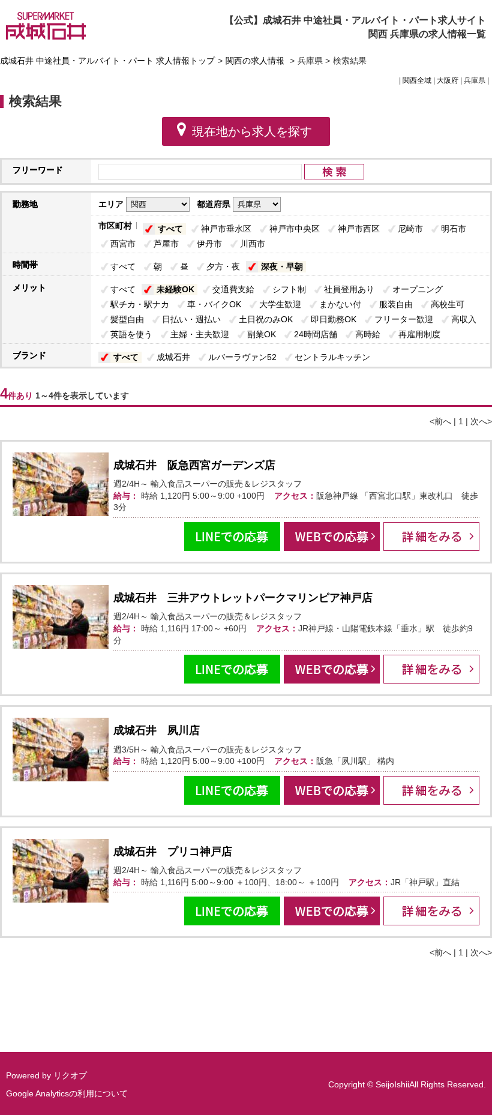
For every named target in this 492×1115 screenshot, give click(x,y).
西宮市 (123, 243)
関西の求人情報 (256, 60)
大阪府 (447, 80)
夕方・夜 (223, 266)
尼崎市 (410, 228)
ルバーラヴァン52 (242, 357)
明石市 (453, 228)
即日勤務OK (333, 319)
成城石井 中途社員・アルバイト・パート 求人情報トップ (107, 60)
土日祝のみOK (266, 319)
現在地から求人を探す (252, 131)
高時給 (367, 334)
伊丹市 (209, 243)
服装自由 (396, 304)
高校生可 (447, 304)
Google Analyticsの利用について (67, 1093)
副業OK (261, 334)
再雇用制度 (419, 334)
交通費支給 (233, 289)
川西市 (252, 243)
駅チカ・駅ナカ (139, 304)
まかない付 (340, 304)
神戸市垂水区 (226, 228)
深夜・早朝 (282, 266)
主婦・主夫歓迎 (199, 334)
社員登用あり (349, 289)
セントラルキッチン (332, 357)
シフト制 (289, 289)
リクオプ (70, 1075)
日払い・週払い (191, 319)
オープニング (417, 289)
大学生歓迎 (280, 304)
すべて (170, 228)
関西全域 (417, 80)
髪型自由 (127, 319)
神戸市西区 (359, 228)
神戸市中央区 (294, 228)
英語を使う (131, 334)
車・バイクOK (214, 304)
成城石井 (173, 357)
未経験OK (175, 289)
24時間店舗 (315, 334)
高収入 (463, 319)
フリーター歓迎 (403, 319)
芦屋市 (166, 243)
